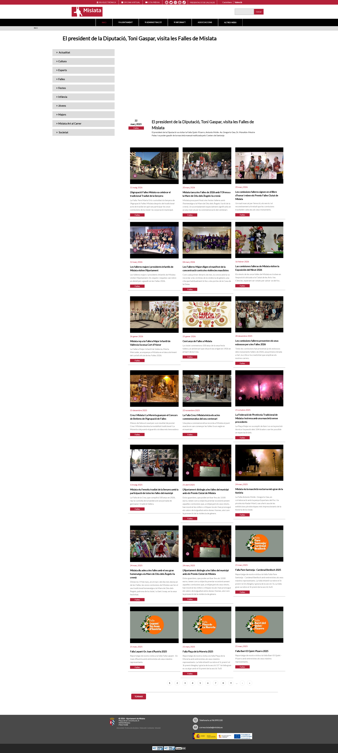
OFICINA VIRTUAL (132, 2)
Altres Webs (230, 22)
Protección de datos (132, 728)
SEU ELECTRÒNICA (107, 2)
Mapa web (143, 728)
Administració (154, 22)
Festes (62, 87)
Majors (62, 114)
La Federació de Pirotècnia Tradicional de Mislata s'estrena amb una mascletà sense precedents (256, 418)
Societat (63, 132)
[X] (171, 2)
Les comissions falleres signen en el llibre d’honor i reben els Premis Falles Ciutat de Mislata (256, 195)
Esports (62, 70)
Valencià (238, 2)
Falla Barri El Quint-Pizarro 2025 (251, 651)
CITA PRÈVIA (154, 2)
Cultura (62, 61)
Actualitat (64, 52)
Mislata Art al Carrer (69, 123)
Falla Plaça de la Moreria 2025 (198, 651)
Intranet (158, 728)
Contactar (150, 728)
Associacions (205, 22)
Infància (62, 96)
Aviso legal (120, 728)
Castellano (227, 2)
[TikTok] (184, 2)
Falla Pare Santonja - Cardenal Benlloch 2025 (258, 569)
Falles (61, 79)
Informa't (180, 22)
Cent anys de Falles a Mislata (197, 341)
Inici (104, 22)
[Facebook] (167, 2)
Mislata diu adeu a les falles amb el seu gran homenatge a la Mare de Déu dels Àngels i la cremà (152, 574)
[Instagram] (175, 2)
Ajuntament (126, 22)
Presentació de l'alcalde (202, 2)
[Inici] (85, 11)
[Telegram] (180, 2)
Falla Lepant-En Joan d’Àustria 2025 (148, 651)
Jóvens (62, 105)
